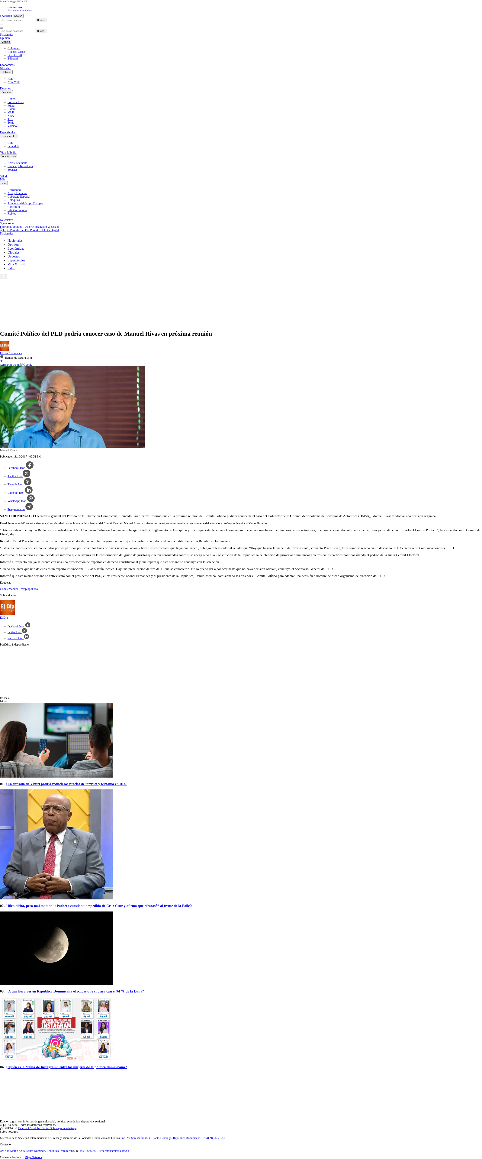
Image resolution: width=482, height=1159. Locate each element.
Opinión (5, 38)
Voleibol (13, 126)
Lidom (11, 109)
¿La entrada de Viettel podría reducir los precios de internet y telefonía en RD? (66, 784)
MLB (11, 112)
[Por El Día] (4, 349)
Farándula (13, 146)
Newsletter (6, 220)
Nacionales (6, 34)
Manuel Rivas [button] (17, 589)
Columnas (14, 48)
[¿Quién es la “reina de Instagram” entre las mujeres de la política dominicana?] (241, 1029)
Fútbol (11, 105)
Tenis (11, 122)
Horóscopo (14, 189)
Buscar (41, 19)
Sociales (12, 169)
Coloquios (14, 200)
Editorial (13, 58)
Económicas (7, 64)
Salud (3, 176)
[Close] (1, 28)
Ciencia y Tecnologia (20, 166)
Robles (12, 213)
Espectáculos (7, 132)
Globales (5, 68)
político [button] (33, 589)
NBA (11, 115)
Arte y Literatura (17, 162)
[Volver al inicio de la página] (3, 276)
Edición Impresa (17, 210)
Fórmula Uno (16, 102)
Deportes (5, 88)
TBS (10, 119)
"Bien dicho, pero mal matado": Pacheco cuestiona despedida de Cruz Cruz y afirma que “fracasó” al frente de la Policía (99, 906)
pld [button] (27, 589)
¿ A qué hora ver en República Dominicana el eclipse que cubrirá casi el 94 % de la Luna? (75, 991)
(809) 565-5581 (215, 1138)
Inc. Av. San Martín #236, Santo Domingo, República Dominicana (160, 1138)
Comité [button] (4, 589)
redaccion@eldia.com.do (114, 1150)
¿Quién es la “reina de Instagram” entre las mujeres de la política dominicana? (66, 1067)
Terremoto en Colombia (20, 9)
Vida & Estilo (8, 152)
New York (14, 82)
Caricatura (14, 206)
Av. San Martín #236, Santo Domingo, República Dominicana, (37, 1150)
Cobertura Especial (19, 196)
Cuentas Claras (16, 51)
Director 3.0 (15, 55)
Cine (10, 142)
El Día (4, 353)
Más (2, 179)
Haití (10, 78)
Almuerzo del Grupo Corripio (25, 203)
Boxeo (11, 98)
